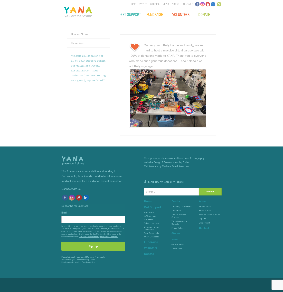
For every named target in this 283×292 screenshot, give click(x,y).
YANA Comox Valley (89, 11)
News (166, 4)
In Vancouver (150, 216)
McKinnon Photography (95, 257)
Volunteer (180, 14)
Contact (187, 4)
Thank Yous (77, 42)
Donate (204, 14)
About (175, 4)
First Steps (149, 212)
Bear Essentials (151, 233)
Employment (204, 222)
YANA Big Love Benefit (181, 206)
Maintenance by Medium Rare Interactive (78, 262)
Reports (202, 218)
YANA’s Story (205, 206)
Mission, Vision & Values (209, 214)
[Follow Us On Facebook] (197, 4)
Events (143, 4)
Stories (155, 4)
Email (64, 212)
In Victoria (148, 219)
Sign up (93, 246)
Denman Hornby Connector (151, 228)
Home (133, 4)
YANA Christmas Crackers (178, 215)
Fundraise (154, 14)
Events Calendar (178, 228)
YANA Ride (176, 210)
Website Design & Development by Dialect (78, 259)
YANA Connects (151, 236)
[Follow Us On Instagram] (202, 4)
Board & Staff (205, 210)
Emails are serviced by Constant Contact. (98, 236)
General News (79, 33)
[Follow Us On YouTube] (207, 4)
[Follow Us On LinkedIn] (213, 4)
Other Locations (151, 223)
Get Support (130, 14)
